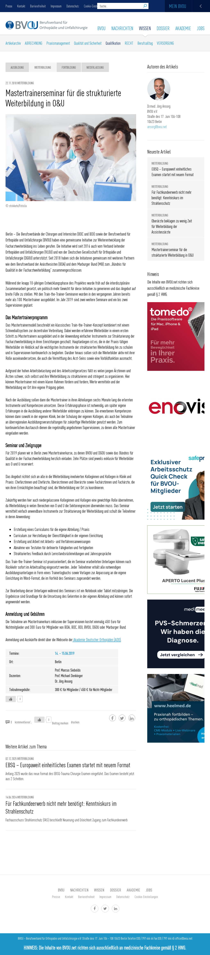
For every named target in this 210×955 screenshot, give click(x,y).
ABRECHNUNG (33, 43)
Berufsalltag (145, 43)
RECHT (129, 43)
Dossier (163, 28)
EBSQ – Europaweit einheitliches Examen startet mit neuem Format (69, 765)
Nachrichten (122, 28)
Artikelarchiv (13, 43)
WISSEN (145, 28)
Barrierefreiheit (38, 6)
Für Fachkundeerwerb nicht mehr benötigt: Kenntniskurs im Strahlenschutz (61, 807)
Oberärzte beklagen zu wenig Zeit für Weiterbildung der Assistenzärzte (172, 226)
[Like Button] (11, 699)
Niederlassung (95, 67)
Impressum (56, 6)
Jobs (200, 28)
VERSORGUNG (165, 43)
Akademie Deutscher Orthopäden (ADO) (97, 639)
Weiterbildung (42, 67)
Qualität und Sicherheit (88, 43)
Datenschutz (72, 6)
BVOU (101, 28)
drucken (75, 722)
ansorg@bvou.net (157, 126)
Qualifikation (113, 43)
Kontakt (21, 6)
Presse (9, 6)
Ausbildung (17, 67)
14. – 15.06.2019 (64, 653)
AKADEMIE (183, 28)
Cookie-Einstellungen (95, 6)
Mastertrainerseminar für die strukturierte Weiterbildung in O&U (173, 252)
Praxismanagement (58, 43)
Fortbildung (69, 67)
